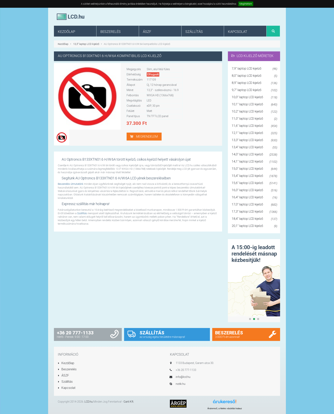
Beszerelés (69, 369)
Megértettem (245, 4)
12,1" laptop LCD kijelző (254, 133)
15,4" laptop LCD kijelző (254, 176)
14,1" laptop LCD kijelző (254, 161)
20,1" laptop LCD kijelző (254, 226)
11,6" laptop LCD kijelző (254, 126)
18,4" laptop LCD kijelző (254, 219)
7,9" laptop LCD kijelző (254, 68)
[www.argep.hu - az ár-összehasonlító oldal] (178, 403)
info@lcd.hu (183, 376)
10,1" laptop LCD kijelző (254, 104)
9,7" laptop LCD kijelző (254, 90)
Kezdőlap (63, 44)
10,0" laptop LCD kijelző (254, 97)
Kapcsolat (68, 388)
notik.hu (180, 383)
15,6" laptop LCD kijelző (254, 183)
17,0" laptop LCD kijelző (254, 204)
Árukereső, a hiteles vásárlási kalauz (224, 408)
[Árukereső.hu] (224, 403)
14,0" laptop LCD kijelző (254, 154)
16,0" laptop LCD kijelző (254, 190)
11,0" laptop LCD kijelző (254, 118)
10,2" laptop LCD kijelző (254, 111)
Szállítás (82, 213)
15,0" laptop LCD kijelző (254, 168)
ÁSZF (65, 375)
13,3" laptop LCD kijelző (86, 44)
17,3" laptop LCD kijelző (254, 211)
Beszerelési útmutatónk (70, 183)
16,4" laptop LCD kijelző (254, 197)
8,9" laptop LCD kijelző (254, 83)
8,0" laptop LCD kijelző (254, 76)
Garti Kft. (129, 401)
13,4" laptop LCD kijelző (254, 147)
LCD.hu (88, 401)
